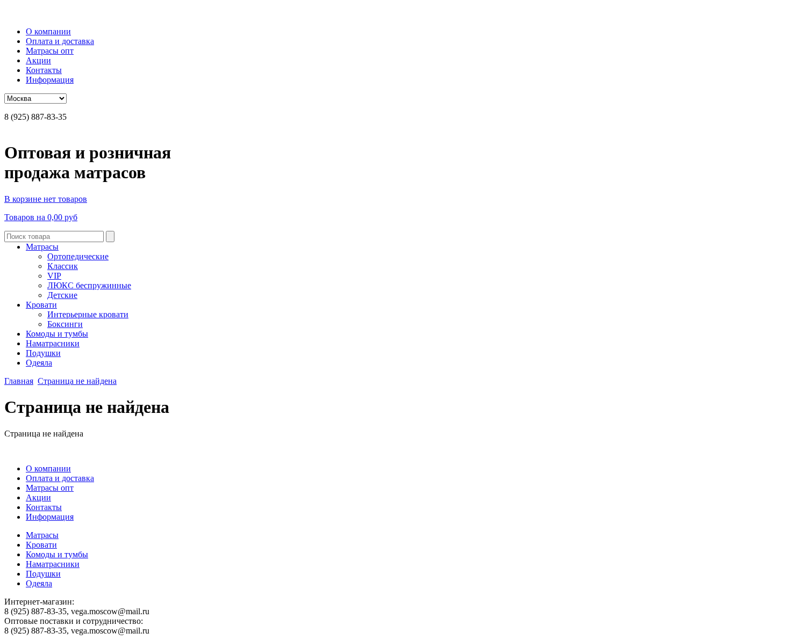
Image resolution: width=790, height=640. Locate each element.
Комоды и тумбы (57, 333)
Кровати (41, 304)
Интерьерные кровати (87, 314)
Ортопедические (78, 256)
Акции (38, 60)
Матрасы (42, 246)
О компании (48, 31)
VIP (54, 275)
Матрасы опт (50, 50)
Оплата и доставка (60, 41)
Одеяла (39, 362)
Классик (62, 266)
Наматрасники (53, 343)
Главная (18, 381)
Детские (62, 295)
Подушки (43, 353)
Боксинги (65, 324)
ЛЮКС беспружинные (89, 285)
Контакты (44, 70)
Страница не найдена (77, 381)
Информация (50, 79)
